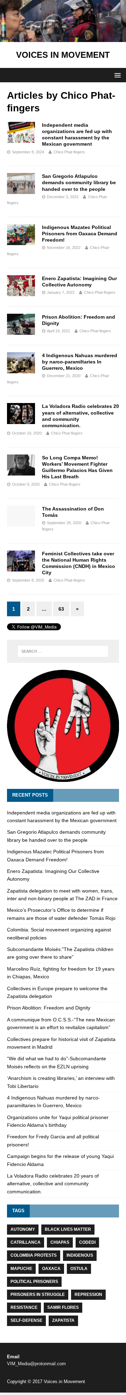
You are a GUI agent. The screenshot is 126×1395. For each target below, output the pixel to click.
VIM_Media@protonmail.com (36, 1363)
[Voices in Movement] (63, 38)
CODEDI (87, 1242)
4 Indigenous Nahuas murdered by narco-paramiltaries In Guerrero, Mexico (79, 362)
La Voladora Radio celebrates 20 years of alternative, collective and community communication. (53, 1183)
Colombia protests (33, 1255)
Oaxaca (51, 1268)
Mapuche (21, 1268)
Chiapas (59, 1242)
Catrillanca (25, 1242)
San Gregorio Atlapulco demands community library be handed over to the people (79, 182)
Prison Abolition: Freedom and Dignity (48, 1008)
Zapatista (63, 1320)
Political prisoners (34, 1281)
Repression (88, 1294)
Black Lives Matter (68, 1229)
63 (61, 609)
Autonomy (22, 1229)
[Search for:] (63, 651)
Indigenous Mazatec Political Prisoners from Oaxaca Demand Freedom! (79, 233)
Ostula (79, 1268)
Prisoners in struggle (37, 1294)
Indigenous (79, 1255)
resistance (23, 1307)
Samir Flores (63, 1307)
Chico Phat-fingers (69, 152)
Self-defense (26, 1320)
